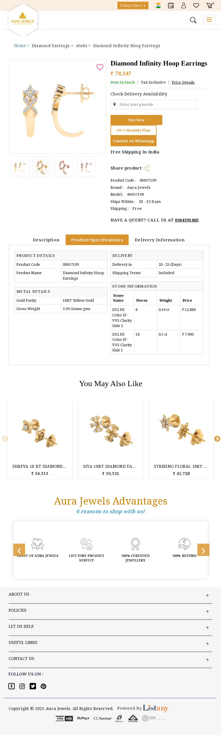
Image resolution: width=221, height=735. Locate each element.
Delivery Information (160, 240)
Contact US (21, 658)
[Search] (194, 20)
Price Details (183, 82)
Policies (17, 610)
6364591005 (187, 220)
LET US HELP (21, 626)
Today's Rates (131, 5)
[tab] (38, 255)
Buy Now (136, 120)
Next (217, 438)
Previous (4, 438)
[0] (209, 5)
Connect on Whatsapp (134, 140)
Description (46, 240)
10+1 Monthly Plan (133, 130)
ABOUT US (19, 594)
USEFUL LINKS (23, 642)
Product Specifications (97, 240)
